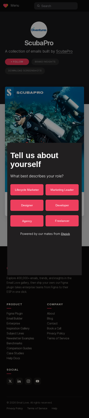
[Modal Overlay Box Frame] (44, 209)
